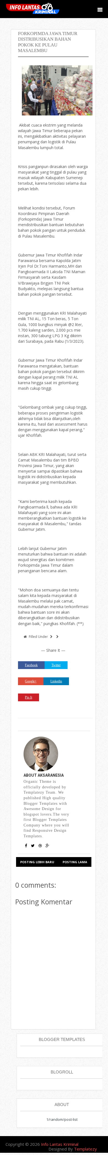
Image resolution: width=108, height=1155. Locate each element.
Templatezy (85, 1149)
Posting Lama (75, 862)
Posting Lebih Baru (37, 862)
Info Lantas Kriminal (59, 1144)
